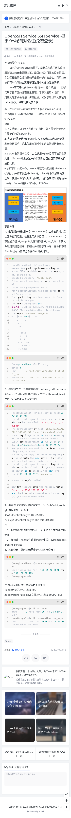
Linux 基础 (27, 26)
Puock (41, 811)
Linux (15, 26)
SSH (9, 641)
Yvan (49, 671)
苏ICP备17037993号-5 (50, 806)
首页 (6, 26)
